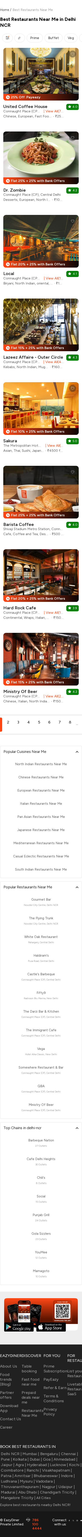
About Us (8, 1366)
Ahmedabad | (65, 1459)
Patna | (7, 1475)
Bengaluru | (50, 1453)
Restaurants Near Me (33, 1413)
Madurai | (9, 1492)
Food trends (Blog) (6, 1379)
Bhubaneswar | (47, 1475)
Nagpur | (49, 1486)
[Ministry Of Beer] (41, 670)
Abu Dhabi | (28, 1492)
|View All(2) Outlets (53, 696)
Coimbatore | (13, 1470)
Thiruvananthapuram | (21, 1486)
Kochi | (75, 1464)
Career (6, 1427)
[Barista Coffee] (41, 502)
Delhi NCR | (11, 1453)
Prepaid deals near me (31, 1397)
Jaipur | (7, 1464)
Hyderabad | (38, 1464)
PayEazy (51, 1379)
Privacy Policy (50, 1411)
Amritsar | (23, 1475)
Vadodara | (45, 1481)
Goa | (48, 1459)
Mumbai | (31, 1453)
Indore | (68, 1475)
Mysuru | (27, 1481)
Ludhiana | (10, 1481)
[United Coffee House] (41, 85)
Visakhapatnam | (57, 1470)
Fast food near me (30, 1382)
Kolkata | (21, 1459)
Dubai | (36, 1459)
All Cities (43, 1498)
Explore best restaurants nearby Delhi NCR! (35, 1505)
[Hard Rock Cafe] (41, 586)
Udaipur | (66, 1486)
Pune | (6, 1459)
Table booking (29, 1368)
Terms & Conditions (54, 1398)
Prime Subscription (55, 1368)
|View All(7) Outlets (53, 111)
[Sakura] (41, 419)
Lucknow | (59, 1464)
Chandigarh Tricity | (58, 1492)
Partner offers (7, 1395)
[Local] (41, 252)
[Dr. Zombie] (41, 168)
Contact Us (10, 1418)
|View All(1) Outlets (53, 278)
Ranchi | (34, 1470)
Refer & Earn (55, 1387)
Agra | (21, 1464)
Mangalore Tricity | (18, 1497)
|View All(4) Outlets (53, 362)
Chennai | (69, 1453)
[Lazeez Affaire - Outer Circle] (41, 335)
